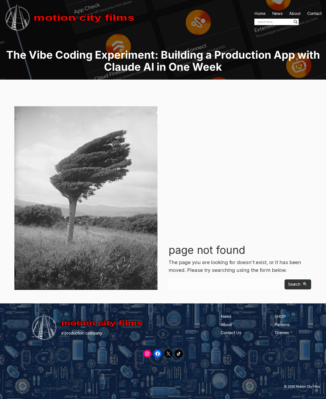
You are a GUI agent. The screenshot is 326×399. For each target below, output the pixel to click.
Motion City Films (84, 17)
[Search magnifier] (296, 22)
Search (294, 284)
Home (259, 13)
